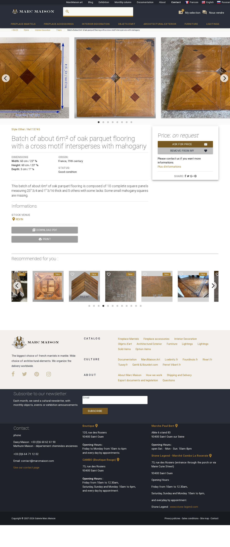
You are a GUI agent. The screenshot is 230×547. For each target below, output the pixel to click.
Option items (143, 349)
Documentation (145, 2)
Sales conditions (190, 518)
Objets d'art (126, 23)
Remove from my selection (189, 151)
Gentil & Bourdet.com (145, 364)
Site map (205, 518)
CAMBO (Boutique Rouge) (101, 459)
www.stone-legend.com (184, 506)
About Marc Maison (129, 375)
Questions (169, 380)
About (162, 2)
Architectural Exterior (160, 23)
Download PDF (44, 230)
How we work (154, 375)
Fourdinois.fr (190, 359)
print (44, 239)
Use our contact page (26, 467)
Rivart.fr (207, 359)
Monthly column (123, 2)
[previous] (6, 78)
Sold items (124, 349)
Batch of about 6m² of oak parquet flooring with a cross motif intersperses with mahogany (103, 30)
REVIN (17, 219)
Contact (176, 2)
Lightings (212, 23)
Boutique (90, 426)
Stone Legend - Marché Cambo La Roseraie (182, 455)
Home (26, 30)
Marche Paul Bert (165, 426)
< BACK (15, 30)
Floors (59, 30)
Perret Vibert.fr (172, 364)
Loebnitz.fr (171, 359)
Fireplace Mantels (23, 23)
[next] (224, 78)
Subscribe (95, 411)
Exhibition (104, 2)
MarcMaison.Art (150, 359)
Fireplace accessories (59, 23)
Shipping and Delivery (179, 375)
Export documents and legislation (138, 380)
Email (86, 397)
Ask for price (190, 144)
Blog (90, 2)
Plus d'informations (169, 166)
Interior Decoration (96, 23)
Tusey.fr (123, 364)
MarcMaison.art (74, 2)
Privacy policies (173, 518)
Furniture (191, 23)
